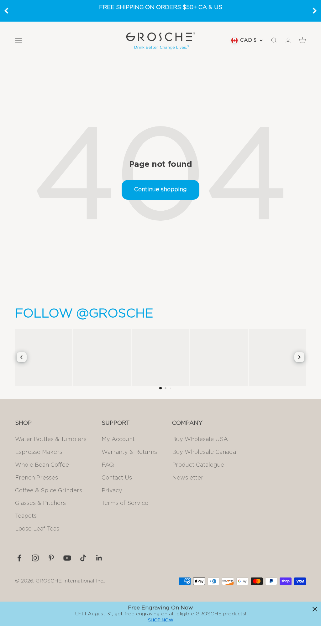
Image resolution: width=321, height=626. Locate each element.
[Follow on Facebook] (19, 558)
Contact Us (117, 478)
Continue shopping (160, 189)
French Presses (36, 478)
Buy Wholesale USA (200, 439)
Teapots (26, 516)
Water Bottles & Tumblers (51, 439)
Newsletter (187, 478)
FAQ (108, 465)
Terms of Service (125, 503)
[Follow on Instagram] (35, 558)
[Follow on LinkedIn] (99, 558)
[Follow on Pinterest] (51, 558)
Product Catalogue (198, 465)
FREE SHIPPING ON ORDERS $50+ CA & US (160, 7)
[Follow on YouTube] (67, 558)
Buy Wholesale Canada (204, 452)
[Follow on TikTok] (83, 558)
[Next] (315, 11)
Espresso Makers (38, 452)
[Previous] (6, 11)
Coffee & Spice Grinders (48, 491)
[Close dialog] (315, 609)
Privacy (112, 491)
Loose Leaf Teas (37, 529)
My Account (118, 439)
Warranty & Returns (129, 452)
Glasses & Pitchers (40, 503)
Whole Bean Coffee (42, 465)
